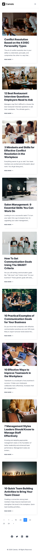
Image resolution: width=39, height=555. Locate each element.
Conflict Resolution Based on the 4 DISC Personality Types (16, 42)
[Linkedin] (22, 536)
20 (20, 520)
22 (30, 520)
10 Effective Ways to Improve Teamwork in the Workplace (17, 373)
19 (16, 520)
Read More (8, 59)
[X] (17, 536)
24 (9, 523)
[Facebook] (12, 536)
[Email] (27, 536)
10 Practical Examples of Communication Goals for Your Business (19, 319)
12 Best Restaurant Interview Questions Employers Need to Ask (18, 96)
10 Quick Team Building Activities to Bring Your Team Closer (18, 491)
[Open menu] (35, 4)
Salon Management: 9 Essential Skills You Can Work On (18, 208)
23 (4, 523)
